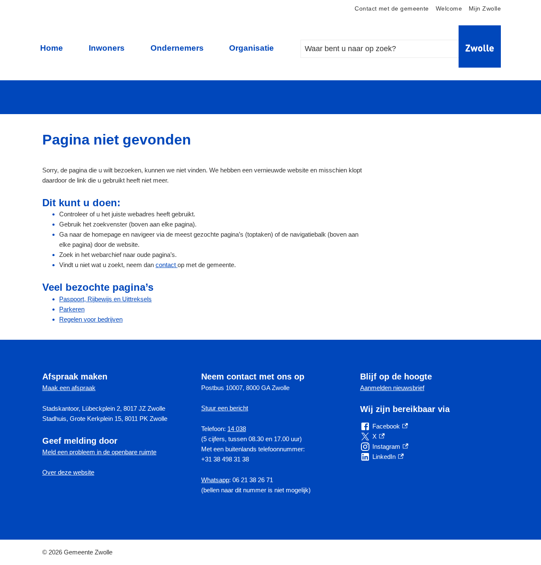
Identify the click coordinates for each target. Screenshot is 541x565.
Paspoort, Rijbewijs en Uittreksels (105, 299)
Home (51, 48)
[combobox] (388, 49)
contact (167, 264)
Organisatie (251, 48)
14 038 (236, 428)
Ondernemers (177, 48)
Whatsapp (215, 479)
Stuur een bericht (224, 408)
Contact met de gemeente (392, 8)
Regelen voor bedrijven (91, 319)
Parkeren (72, 309)
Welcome (449, 8)
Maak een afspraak (69, 387)
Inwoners (107, 48)
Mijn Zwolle (485, 8)
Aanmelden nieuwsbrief (392, 387)
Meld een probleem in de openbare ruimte (99, 452)
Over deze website (68, 472)
